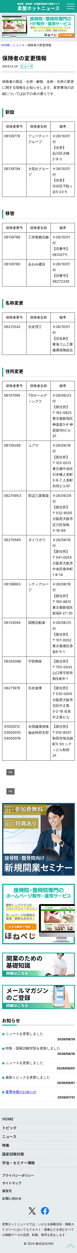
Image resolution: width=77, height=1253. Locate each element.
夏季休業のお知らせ (21, 1092)
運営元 (7, 1190)
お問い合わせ (11, 1198)
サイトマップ (11, 1183)
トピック (9, 1127)
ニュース (19, 45)
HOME (5, 45)
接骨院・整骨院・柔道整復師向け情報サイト (38, 6)
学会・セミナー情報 (18, 1162)
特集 (5, 1145)
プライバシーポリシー (18, 1175)
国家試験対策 (13, 1154)
